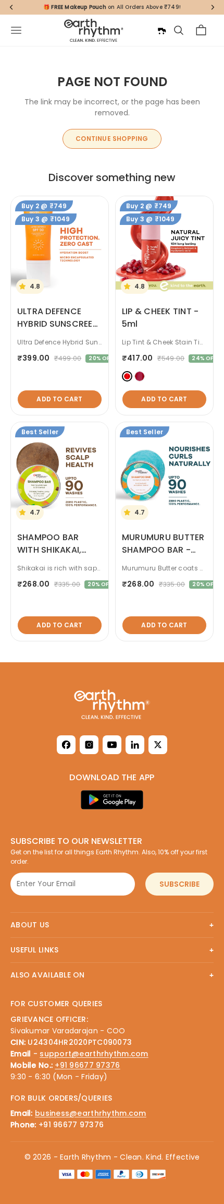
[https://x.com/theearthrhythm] (157, 744)
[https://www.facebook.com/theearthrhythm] (66, 744)
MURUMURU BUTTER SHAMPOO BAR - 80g (163, 549)
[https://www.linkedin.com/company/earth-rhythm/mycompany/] (135, 744)
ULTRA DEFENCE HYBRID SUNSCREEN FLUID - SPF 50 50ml (58, 323)
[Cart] (201, 30)
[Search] (178, 30)
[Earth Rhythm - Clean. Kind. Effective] (112, 704)
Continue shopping (112, 138)
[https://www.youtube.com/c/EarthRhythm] (112, 744)
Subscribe (179, 884)
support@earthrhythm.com (94, 1053)
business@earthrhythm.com (90, 1113)
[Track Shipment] (161, 30)
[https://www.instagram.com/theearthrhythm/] (89, 744)
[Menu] (16, 30)
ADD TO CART (59, 399)
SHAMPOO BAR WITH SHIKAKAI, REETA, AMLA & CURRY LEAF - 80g (54, 556)
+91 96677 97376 (87, 1065)
